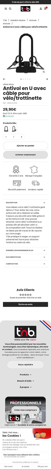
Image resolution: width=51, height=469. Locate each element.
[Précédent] (4, 79)
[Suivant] (47, 79)
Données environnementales (19, 250)
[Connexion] (41, 9)
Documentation (13, 257)
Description (11, 203)
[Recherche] (10, 9)
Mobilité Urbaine (18, 20)
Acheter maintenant (25, 154)
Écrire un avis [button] (25, 304)
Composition (12, 264)
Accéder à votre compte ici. (32, 425)
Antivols (33, 20)
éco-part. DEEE (20, 113)
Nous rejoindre (25, 364)
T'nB (5, 20)
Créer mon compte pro (25, 410)
